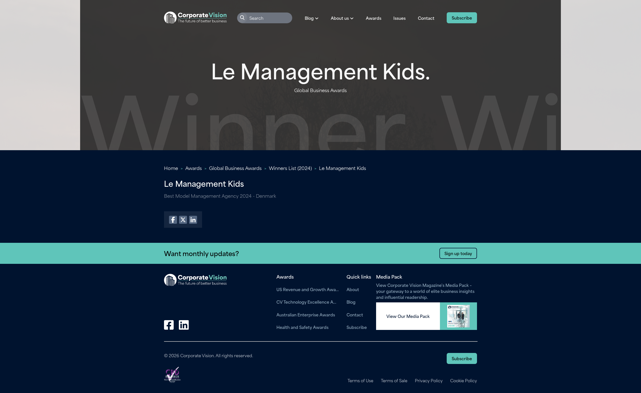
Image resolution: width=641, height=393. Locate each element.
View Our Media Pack (408, 316)
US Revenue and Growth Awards (307, 289)
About (353, 289)
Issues (399, 18)
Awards (373, 18)
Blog (351, 302)
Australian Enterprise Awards (305, 314)
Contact (426, 18)
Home (171, 167)
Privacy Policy (429, 380)
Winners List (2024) (290, 167)
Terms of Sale (394, 380)
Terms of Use (360, 380)
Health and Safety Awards (302, 327)
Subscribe (462, 17)
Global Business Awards (235, 167)
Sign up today (458, 253)
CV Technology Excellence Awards (307, 302)
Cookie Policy (463, 380)
